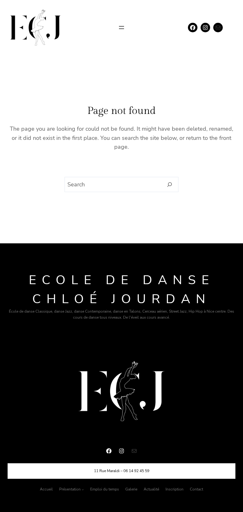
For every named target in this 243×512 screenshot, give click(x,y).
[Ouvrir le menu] (121, 27)
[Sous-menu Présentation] (83, 489)
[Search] (169, 184)
